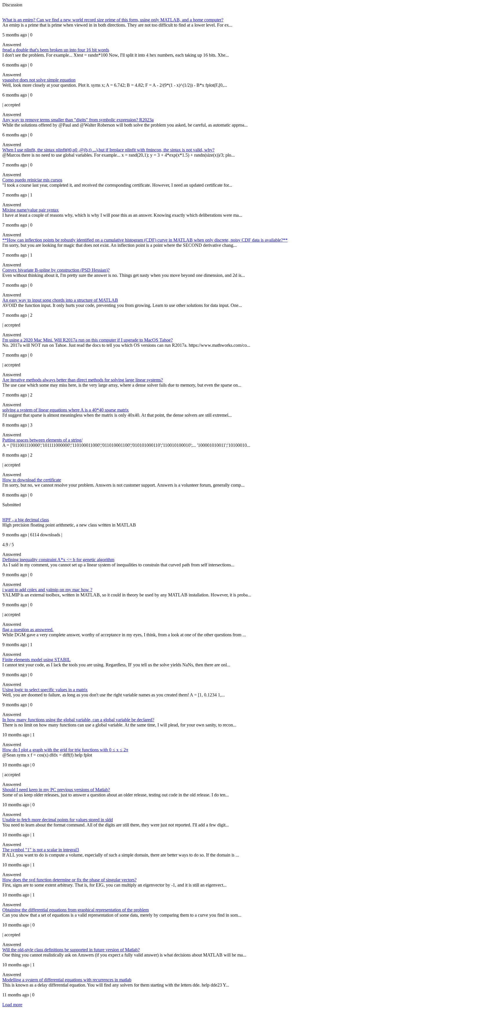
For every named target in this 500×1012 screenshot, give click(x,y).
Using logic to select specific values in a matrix (45, 689)
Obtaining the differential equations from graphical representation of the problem (75, 909)
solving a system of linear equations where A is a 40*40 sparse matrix (65, 409)
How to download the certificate (31, 479)
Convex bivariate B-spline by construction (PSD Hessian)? (56, 270)
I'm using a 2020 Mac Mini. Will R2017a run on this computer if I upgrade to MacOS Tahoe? (87, 340)
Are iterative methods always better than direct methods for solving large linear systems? (82, 379)
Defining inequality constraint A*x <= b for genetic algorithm (58, 559)
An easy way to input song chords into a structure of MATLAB (60, 300)
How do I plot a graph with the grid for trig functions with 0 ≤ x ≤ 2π (65, 749)
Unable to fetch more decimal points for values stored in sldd (57, 819)
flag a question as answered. (28, 629)
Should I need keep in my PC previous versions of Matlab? (56, 789)
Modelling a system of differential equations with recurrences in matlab (66, 979)
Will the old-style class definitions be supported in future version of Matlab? (71, 949)
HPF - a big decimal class (25, 519)
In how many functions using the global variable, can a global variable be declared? (78, 719)
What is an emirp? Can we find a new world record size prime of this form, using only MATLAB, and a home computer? (112, 19)
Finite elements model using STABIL (36, 659)
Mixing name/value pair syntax (30, 209)
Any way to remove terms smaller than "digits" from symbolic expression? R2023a (78, 119)
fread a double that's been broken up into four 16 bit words (55, 49)
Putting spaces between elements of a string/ (42, 440)
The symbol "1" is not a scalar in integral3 (40, 849)
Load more (12, 1004)
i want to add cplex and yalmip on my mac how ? (47, 589)
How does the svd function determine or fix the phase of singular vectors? (69, 879)
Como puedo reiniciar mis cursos (32, 179)
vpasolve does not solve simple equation (39, 79)
